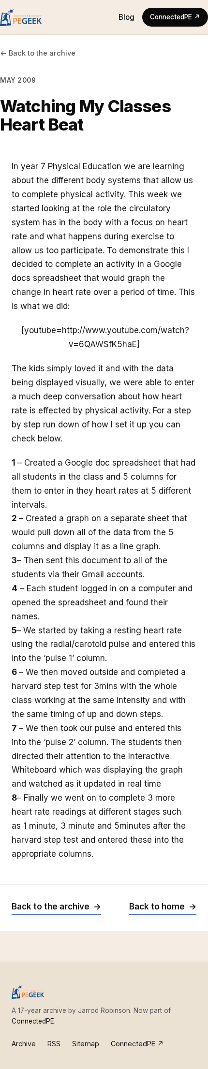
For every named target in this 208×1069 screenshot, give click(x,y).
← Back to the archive (37, 53)
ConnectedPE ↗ (175, 17)
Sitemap (85, 1044)
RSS (53, 1044)
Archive (24, 1044)
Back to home (157, 906)
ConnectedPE (33, 1021)
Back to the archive (50, 906)
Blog (126, 17)
